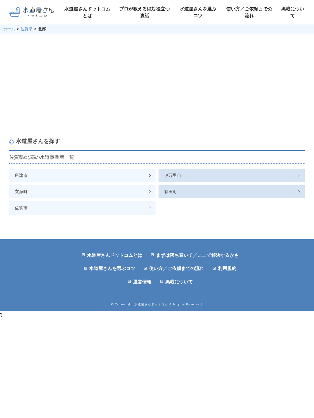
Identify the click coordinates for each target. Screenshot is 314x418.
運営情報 (142, 281)
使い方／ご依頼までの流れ (176, 268)
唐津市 (21, 175)
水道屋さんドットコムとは (114, 255)
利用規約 (227, 268)
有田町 (170, 191)
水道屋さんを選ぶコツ (112, 268)
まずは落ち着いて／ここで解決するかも (197, 255)
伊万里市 (172, 175)
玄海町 (21, 191)
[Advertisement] (157, 86)
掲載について (179, 281)
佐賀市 (21, 207)
